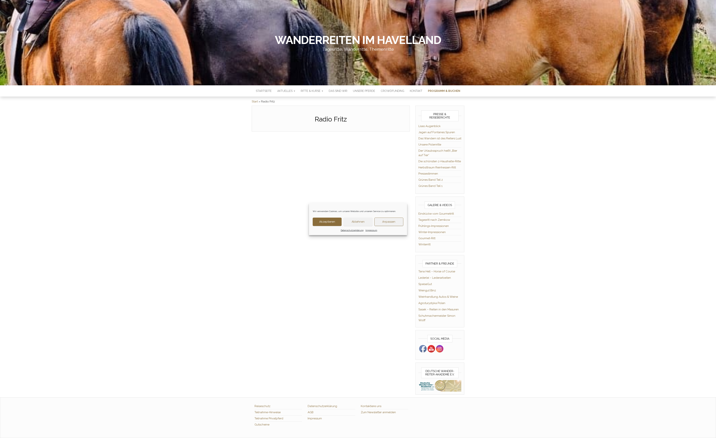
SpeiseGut (425, 284)
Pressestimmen (428, 173)
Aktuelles (285, 91)
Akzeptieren (327, 221)
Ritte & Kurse (311, 91)
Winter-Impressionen (432, 232)
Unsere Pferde (364, 91)
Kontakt (416, 91)
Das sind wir (338, 91)
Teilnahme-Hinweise (268, 412)
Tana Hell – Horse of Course (436, 271)
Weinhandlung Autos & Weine (438, 296)
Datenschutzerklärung (352, 230)
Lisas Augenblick (429, 126)
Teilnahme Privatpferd (269, 418)
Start (255, 101)
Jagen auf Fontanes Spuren (436, 132)
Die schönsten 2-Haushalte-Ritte (439, 161)
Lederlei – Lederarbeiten (434, 277)
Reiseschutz (262, 406)
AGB (310, 412)
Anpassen (388, 221)
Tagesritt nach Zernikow (434, 220)
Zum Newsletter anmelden (378, 412)
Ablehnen (358, 221)
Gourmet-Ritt (426, 238)
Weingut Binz (427, 290)
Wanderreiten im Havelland (358, 40)
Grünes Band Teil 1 (430, 186)
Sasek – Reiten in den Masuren (438, 309)
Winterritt (424, 244)
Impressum (371, 230)
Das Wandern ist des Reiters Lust (439, 138)
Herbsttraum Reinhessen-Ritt (437, 167)
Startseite (264, 91)
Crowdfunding (392, 91)
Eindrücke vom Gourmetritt (436, 213)
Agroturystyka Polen (431, 303)
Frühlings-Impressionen (433, 226)
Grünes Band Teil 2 (430, 179)
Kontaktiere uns (371, 406)
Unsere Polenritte (429, 144)
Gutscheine (262, 424)
